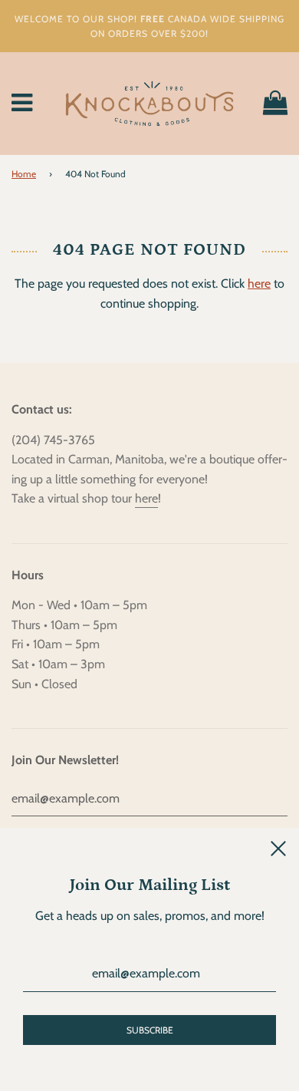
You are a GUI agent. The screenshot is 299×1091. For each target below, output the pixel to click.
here (259, 283)
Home (24, 174)
